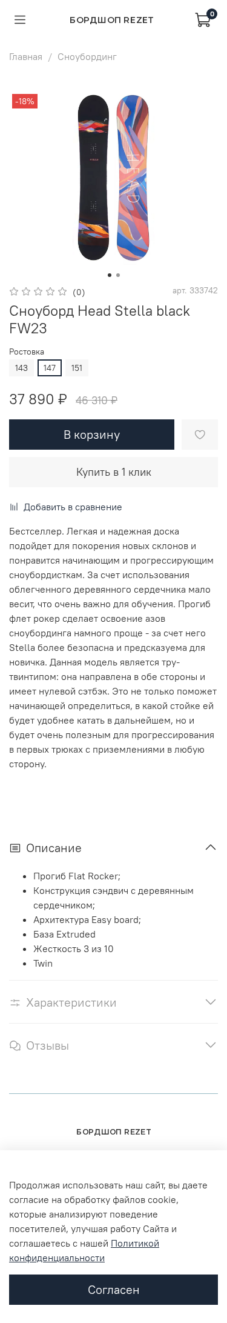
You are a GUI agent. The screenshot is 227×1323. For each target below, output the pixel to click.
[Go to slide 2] (118, 275)
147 (50, 367)
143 (21, 367)
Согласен (114, 1289)
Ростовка (26, 352)
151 (76, 367)
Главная (25, 56)
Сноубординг (87, 56)
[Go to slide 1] (109, 275)
